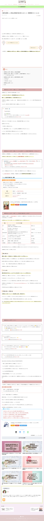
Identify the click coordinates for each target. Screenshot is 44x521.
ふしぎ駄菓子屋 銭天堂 (19, 191)
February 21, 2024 (24, 166)
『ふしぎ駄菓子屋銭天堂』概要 (9, 75)
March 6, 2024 (14, 348)
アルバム (3, 404)
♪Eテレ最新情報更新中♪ (22, 6)
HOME (22, 516)
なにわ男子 (40, 435)
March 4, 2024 (18, 116)
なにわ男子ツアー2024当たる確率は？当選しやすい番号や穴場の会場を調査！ (16, 412)
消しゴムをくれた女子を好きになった (20, 283)
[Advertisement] (9, 26)
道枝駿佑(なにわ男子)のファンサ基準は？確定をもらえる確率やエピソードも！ (16, 417)
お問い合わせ (15, 4)
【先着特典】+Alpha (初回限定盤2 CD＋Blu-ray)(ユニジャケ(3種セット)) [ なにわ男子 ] (24, 422)
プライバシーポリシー (31, 4)
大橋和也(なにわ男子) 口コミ (8, 82)
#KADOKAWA (15, 163)
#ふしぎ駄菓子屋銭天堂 (22, 161)
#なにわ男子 (27, 115)
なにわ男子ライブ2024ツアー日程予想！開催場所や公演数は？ (13, 416)
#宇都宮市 (33, 161)
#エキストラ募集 (12, 161)
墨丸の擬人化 (7, 78)
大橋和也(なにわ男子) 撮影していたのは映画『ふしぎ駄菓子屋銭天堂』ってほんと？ (17, 73)
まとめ (5, 84)
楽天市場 (17, 204)
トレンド (36, 435)
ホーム (6, 4)
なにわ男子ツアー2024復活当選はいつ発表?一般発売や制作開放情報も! (14, 414)
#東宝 (19, 163)
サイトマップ (37, 4)
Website (4, 501)
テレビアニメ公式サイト (17, 195)
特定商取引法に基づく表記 (22, 4)
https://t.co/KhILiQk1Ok (30, 163)
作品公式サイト (15, 196)
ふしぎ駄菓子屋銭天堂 (20, 156)
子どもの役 (6, 79)
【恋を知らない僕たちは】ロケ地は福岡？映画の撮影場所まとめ (13, 411)
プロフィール (10, 4)
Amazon (12, 204)
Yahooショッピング (23, 204)
